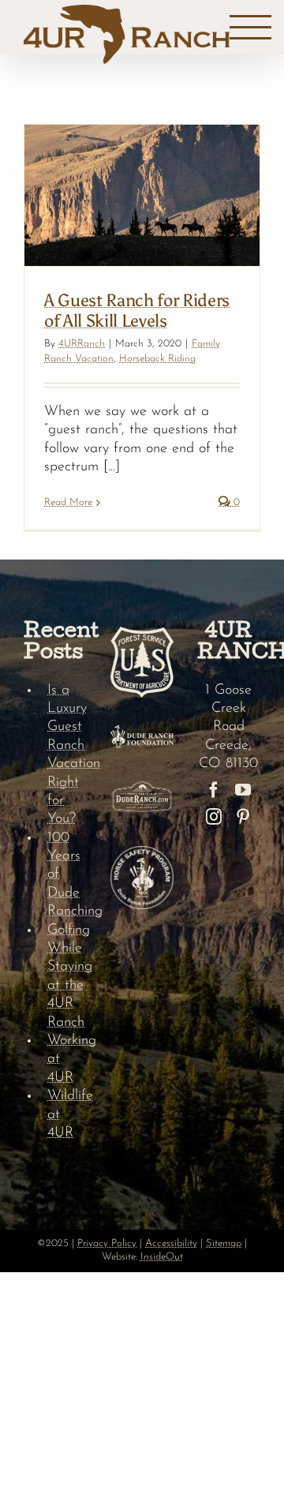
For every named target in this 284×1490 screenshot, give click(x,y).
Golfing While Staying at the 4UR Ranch (67, 976)
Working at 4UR (67, 1059)
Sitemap (223, 1243)
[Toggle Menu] (250, 27)
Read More (68, 502)
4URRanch (81, 344)
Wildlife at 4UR (67, 1114)
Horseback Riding (157, 359)
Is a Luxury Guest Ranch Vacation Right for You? (67, 755)
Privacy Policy (106, 1243)
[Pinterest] (243, 817)
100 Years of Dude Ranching (67, 875)
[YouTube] (243, 790)
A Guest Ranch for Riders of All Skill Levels (137, 310)
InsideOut (161, 1257)
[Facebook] (214, 790)
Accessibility (171, 1243)
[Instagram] (214, 817)
